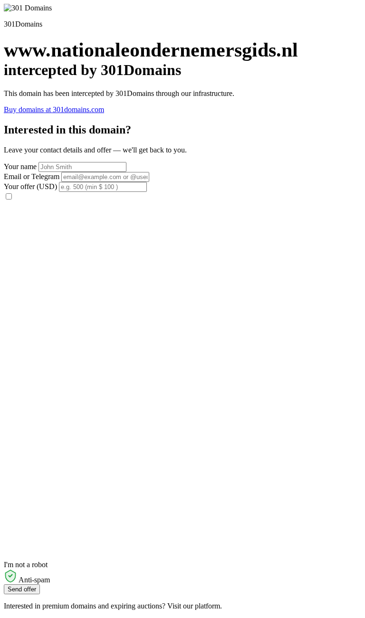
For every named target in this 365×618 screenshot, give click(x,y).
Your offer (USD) (30, 186)
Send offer (22, 589)
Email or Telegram (31, 176)
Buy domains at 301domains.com (54, 109)
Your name (20, 166)
